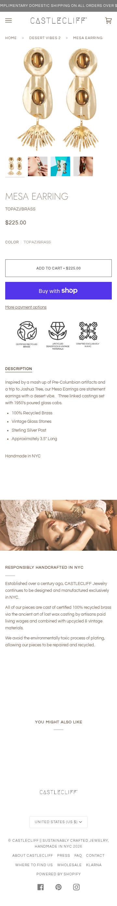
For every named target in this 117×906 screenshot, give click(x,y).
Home (11, 38)
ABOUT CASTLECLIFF (32, 855)
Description (18, 369)
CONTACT (95, 855)
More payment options (25, 307)
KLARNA (94, 865)
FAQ (78, 855)
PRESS (63, 855)
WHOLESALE (69, 865)
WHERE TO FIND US (34, 865)
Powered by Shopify (58, 874)
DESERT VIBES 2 (45, 38)
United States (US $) (56, 822)
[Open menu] (15, 20)
